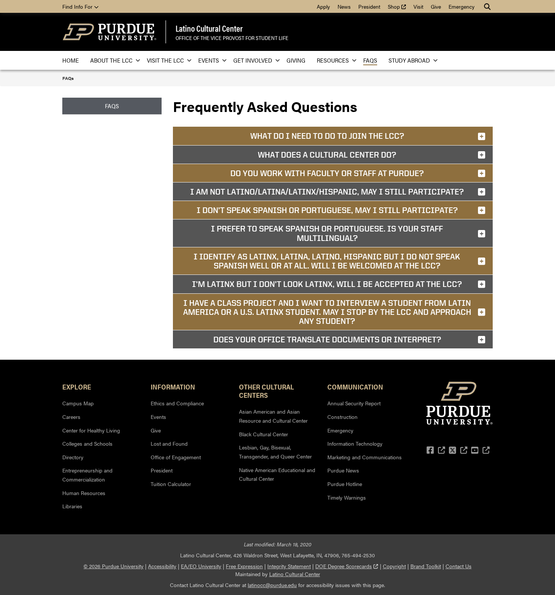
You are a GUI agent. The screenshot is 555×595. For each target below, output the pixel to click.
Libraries (72, 506)
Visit (418, 6)
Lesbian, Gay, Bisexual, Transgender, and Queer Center (275, 451)
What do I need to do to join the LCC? (327, 135)
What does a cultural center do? (327, 154)
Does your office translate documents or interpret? (327, 339)
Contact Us (459, 566)
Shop (399, 6)
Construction (342, 416)
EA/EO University (201, 566)
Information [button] (173, 386)
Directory (72, 457)
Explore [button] (76, 386)
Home (70, 60)
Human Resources (83, 493)
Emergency (462, 6)
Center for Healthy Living (91, 430)
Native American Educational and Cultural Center (277, 474)
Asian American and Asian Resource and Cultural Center (273, 416)
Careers (71, 416)
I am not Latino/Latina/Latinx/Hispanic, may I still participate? (327, 191)
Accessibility (162, 566)
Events (208, 60)
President (369, 6)
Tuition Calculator (171, 484)
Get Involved (252, 60)
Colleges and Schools (87, 443)
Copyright (394, 566)
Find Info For (78, 6)
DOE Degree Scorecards (346, 566)
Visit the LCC (165, 60)
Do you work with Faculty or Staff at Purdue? (327, 173)
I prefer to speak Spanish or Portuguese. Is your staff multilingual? (327, 233)
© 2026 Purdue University (113, 566)
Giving (296, 60)
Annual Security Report (354, 403)
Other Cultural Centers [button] (266, 391)
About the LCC (111, 60)
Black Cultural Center (263, 434)
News (344, 6)
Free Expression (244, 566)
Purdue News (343, 470)
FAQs (370, 60)
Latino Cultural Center (209, 28)
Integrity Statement (289, 566)
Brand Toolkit (425, 566)
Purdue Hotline (344, 484)
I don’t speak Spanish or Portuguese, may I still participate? (327, 210)
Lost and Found (169, 443)
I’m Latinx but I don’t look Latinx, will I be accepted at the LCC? (327, 283)
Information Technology (354, 443)
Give (436, 6)
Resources (333, 60)
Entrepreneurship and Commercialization (87, 474)
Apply (323, 6)
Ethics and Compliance (177, 403)
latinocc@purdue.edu (272, 585)
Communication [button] (355, 386)
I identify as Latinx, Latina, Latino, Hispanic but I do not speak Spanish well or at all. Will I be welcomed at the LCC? (327, 261)
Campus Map (78, 403)
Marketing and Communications (364, 457)
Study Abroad (409, 60)
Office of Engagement (176, 457)
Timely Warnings (346, 497)
